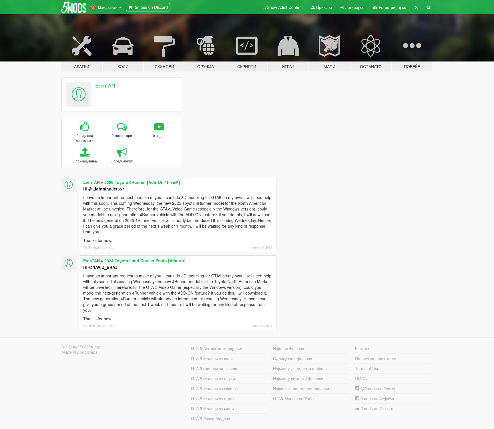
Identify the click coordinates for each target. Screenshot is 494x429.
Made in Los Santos (79, 352)
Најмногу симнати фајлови (298, 378)
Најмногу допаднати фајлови (300, 368)
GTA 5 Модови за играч (212, 398)
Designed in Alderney (80, 346)
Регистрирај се (392, 7)
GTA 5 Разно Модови (210, 418)
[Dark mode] (417, 7)
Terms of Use (367, 368)
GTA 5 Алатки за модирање (216, 348)
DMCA (361, 378)
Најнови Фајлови (288, 348)
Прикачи (323, 7)
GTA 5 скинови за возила (214, 368)
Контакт (362, 348)
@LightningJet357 (106, 189)
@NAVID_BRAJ (102, 267)
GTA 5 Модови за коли (212, 358)
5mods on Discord (376, 408)
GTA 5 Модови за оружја (213, 378)
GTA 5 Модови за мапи (212, 408)
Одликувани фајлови (292, 358)
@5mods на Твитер (378, 388)
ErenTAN (105, 85)
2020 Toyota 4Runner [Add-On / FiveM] (142, 182)
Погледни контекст (101, 247)
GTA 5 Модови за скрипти (215, 388)
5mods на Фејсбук (376, 398)
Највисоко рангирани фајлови (301, 388)
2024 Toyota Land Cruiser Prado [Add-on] (145, 260)
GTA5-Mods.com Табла (294, 398)
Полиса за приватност (376, 358)
